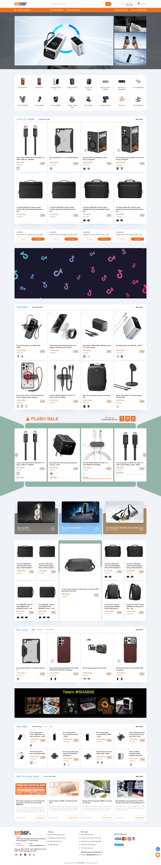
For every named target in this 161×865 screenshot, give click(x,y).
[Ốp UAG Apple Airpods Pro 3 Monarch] (97, 649)
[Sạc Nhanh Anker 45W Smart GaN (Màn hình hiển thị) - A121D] (64, 444)
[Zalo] (34, 855)
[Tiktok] (25, 855)
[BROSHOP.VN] (21, 4)
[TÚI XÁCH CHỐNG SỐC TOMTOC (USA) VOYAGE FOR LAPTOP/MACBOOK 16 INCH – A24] (31, 189)
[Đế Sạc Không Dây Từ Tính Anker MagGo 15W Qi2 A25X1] (130, 377)
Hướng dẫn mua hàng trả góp (56, 838)
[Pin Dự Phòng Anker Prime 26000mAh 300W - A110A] (87, 737)
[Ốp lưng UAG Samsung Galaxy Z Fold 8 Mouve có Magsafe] (97, 139)
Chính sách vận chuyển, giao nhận (91, 841)
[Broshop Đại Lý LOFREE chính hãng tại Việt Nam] (64, 789)
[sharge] (130, 24)
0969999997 (20, 845)
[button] (16, 455)
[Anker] (64, 40)
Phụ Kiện (21, 726)
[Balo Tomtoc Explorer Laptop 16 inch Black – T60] (97, 377)
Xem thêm (139, 119)
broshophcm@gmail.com (37, 845)
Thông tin (51, 832)
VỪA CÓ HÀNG (25, 119)
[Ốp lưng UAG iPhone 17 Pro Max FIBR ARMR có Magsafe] (130, 649)
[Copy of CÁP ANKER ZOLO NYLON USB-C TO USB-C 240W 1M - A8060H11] (31, 139)
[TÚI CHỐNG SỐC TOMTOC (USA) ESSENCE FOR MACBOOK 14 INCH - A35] (47, 591)
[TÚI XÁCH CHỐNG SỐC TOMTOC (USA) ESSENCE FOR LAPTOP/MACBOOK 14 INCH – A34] (130, 189)
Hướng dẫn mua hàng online (56, 834)
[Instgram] (30, 855)
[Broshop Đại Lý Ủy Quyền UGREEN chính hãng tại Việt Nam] (97, 789)
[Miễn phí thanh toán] (130, 838)
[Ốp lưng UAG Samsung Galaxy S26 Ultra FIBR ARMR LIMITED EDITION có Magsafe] (64, 649)
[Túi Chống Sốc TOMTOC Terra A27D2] (124, 512)
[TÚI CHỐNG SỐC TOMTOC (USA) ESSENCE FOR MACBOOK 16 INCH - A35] (25, 591)
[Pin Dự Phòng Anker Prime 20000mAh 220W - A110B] (54, 737)
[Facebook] (16, 855)
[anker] (130, 57)
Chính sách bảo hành (87, 834)
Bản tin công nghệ (27, 776)
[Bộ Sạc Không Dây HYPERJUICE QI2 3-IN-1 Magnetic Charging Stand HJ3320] (64, 327)
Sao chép (38, 239)
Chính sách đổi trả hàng (88, 844)
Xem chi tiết (40, 818)
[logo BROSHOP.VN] (31, 833)
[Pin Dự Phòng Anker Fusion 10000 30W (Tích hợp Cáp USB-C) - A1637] (21, 737)
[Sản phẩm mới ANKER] (80, 512)
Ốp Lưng (21, 629)
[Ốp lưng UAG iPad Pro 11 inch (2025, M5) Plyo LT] (64, 139)
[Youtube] (21, 855)
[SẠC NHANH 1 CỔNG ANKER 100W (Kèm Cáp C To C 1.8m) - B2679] (97, 327)
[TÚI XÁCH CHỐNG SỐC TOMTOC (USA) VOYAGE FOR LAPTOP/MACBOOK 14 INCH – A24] (64, 189)
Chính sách (84, 832)
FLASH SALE (44, 418)
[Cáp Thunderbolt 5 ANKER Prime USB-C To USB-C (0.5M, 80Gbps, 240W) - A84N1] (130, 444)
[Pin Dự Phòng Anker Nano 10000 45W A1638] (21, 756)
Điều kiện (23, 239)
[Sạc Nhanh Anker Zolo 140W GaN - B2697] (130, 327)
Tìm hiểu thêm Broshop (54, 841)
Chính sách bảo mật (87, 848)
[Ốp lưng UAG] (36, 512)
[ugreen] (130, 41)
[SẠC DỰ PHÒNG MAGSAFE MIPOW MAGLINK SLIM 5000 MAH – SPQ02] (121, 756)
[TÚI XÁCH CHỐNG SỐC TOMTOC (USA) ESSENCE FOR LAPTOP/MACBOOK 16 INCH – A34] (97, 189)
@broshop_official (72, 273)
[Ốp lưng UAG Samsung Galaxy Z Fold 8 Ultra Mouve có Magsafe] (130, 139)
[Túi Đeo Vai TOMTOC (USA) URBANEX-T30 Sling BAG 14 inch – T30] (135, 591)
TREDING (22, 307)
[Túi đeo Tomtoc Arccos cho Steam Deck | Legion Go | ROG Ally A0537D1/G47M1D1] (80, 564)
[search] (108, 4)
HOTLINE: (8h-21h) (91, 855)
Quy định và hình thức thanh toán (91, 838)
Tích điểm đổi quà (53, 844)
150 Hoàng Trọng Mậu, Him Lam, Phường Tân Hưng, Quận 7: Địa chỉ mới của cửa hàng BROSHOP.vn (30, 802)
